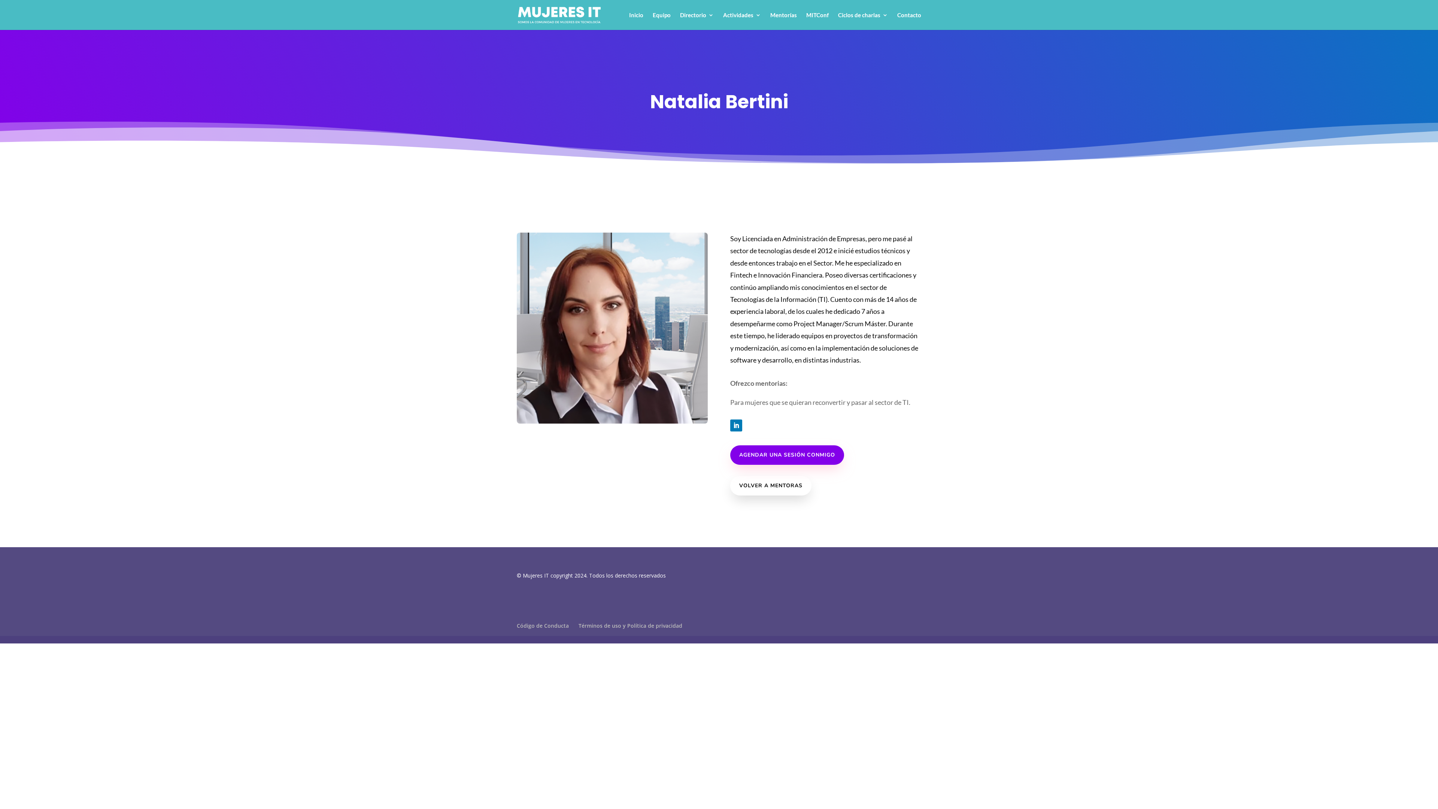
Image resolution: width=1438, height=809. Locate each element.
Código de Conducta (543, 625)
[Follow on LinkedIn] (736, 425)
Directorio (693, 15)
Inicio (636, 15)
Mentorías (783, 15)
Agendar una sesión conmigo (787, 454)
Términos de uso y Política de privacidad (630, 625)
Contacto (909, 15)
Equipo (662, 15)
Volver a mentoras (771, 485)
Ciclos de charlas (859, 15)
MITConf (817, 15)
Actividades (738, 15)
